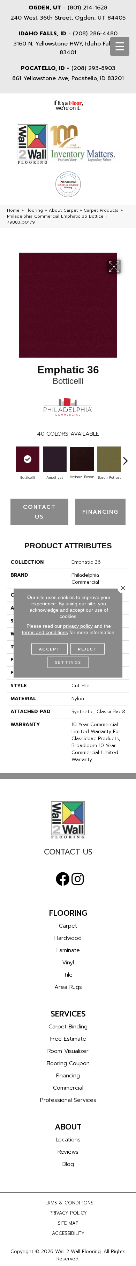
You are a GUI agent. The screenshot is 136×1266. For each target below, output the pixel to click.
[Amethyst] (54, 459)
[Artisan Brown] (82, 459)
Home (13, 210)
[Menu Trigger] (119, 46)
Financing (100, 512)
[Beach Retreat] (109, 459)
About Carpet (63, 210)
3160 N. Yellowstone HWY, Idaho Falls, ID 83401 (68, 48)
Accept (49, 649)
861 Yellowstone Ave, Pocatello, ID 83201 (68, 78)
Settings (68, 662)
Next (125, 456)
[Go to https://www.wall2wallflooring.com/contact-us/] (68, 853)
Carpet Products (101, 210)
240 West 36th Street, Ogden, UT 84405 (68, 18)
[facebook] (63, 879)
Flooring (34, 210)
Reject (87, 649)
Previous (10, 456)
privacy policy (78, 626)
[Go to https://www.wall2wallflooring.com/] (68, 819)
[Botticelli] (27, 459)
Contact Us (39, 512)
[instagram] (77, 879)
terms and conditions (45, 632)
